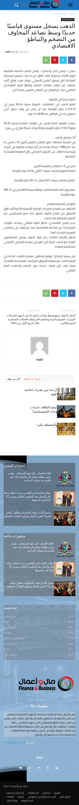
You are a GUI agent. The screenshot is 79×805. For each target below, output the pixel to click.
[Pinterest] (54, 60)
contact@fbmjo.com (15, 742)
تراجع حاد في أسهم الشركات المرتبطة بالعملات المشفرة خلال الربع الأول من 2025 (23, 319)
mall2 (7, 52)
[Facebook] (71, 60)
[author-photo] (39, 354)
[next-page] (66, 442)
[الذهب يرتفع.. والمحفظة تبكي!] (66, 429)
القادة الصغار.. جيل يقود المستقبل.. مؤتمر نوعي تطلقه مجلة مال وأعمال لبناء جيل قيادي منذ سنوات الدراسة (29, 477)
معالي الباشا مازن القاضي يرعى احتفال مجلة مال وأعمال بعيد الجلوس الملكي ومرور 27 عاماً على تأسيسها (27, 496)
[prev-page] (71, 442)
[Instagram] (29, 768)
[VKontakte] (20, 768)
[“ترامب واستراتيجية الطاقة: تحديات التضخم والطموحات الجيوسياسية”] (66, 411)
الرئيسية (72, 14)
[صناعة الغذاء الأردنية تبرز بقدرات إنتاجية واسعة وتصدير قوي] (66, 394)
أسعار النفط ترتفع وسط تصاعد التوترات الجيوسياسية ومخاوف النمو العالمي (57, 319)
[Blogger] (56, 768)
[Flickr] (38, 768)
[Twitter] (63, 60)
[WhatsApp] (46, 60)
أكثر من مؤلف (13, 379)
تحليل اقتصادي (59, 14)
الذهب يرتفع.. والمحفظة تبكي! (56, 425)
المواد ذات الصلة (32, 379)
